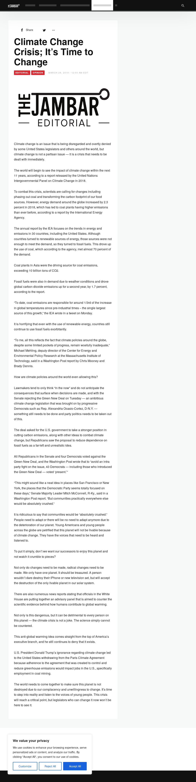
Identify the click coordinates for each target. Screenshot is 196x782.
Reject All (50, 766)
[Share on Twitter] (44, 30)
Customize (25, 766)
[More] (53, 30)
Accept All (75, 766)
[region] (50, 754)
